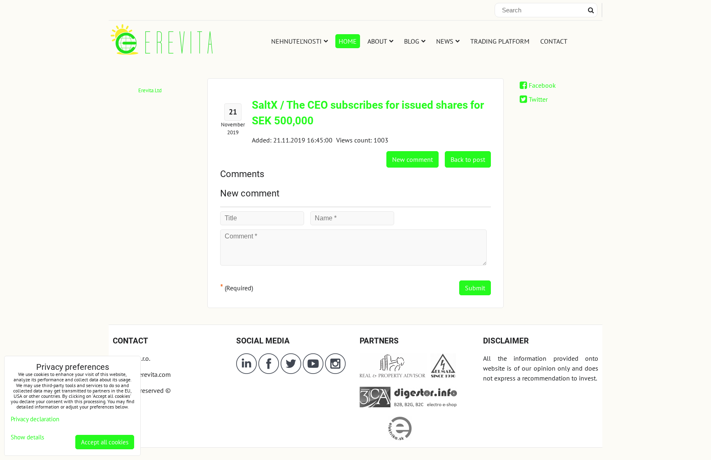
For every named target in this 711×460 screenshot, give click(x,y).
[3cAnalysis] (375, 405)
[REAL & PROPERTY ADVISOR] (393, 375)
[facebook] (268, 371)
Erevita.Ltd (150, 90)
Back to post (468, 159)
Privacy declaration (35, 419)
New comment (412, 159)
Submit (475, 288)
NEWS (444, 41)
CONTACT (553, 41)
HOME (348, 41)
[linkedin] (246, 371)
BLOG (411, 41)
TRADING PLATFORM (500, 41)
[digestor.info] (423, 405)
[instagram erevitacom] (335, 371)
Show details (27, 437)
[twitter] (292, 371)
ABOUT (377, 41)
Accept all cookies (104, 442)
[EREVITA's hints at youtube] (314, 371)
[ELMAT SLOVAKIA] (443, 375)
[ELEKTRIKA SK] (400, 438)
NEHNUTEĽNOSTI (296, 41)
